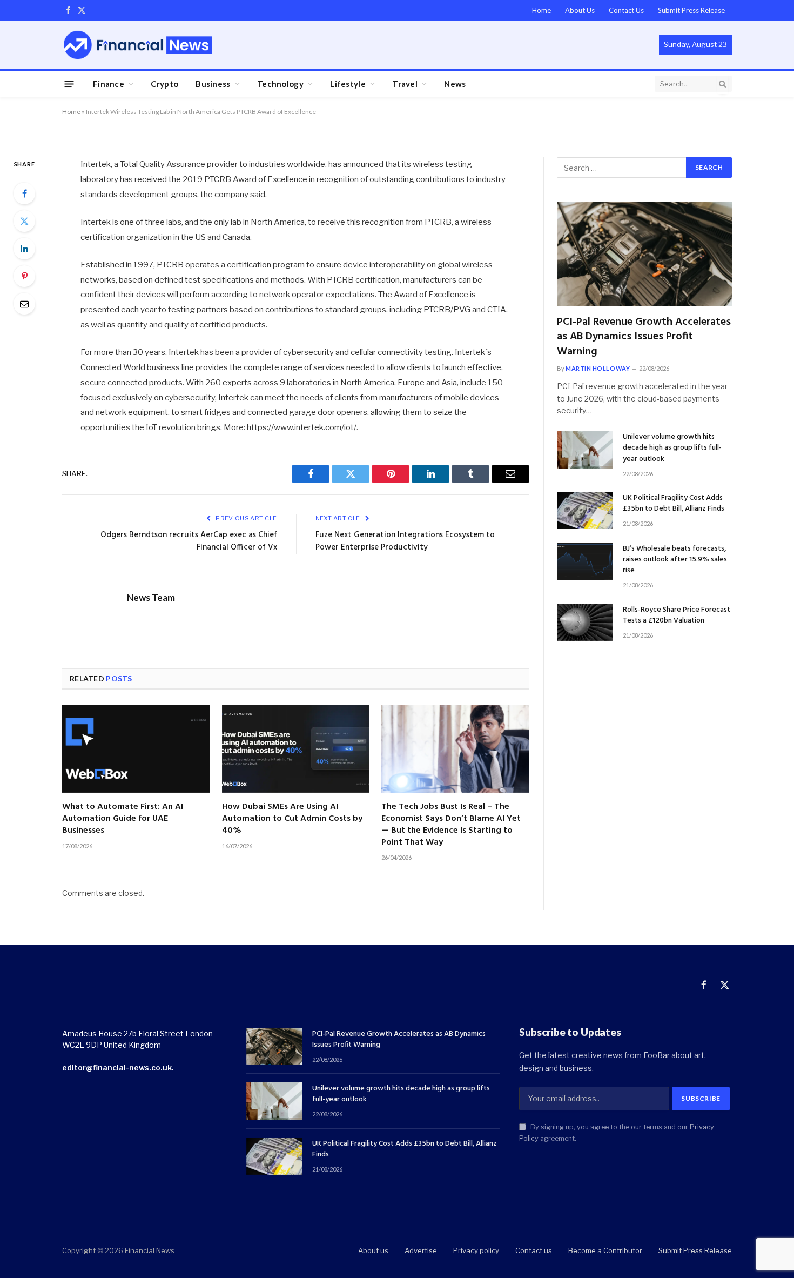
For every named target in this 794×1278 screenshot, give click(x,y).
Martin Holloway (598, 368)
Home (541, 10)
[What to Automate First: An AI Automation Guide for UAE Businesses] (136, 749)
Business (213, 84)
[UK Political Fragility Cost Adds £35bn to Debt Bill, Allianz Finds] (585, 510)
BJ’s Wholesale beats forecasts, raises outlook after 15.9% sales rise (675, 560)
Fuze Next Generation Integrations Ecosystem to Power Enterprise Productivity (405, 541)
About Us (580, 10)
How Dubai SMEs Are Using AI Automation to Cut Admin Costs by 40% (292, 819)
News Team (151, 597)
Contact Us (626, 10)
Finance (108, 84)
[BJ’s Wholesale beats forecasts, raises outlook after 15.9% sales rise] (585, 561)
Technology (280, 84)
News (455, 84)
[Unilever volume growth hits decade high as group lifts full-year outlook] (585, 449)
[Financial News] (137, 44)
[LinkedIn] (24, 248)
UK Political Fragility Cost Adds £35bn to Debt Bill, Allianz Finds (673, 503)
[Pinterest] (24, 276)
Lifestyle (348, 84)
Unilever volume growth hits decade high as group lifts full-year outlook (672, 448)
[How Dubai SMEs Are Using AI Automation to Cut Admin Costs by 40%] (296, 749)
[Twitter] (24, 221)
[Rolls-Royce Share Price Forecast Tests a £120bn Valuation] (585, 622)
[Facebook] (24, 193)
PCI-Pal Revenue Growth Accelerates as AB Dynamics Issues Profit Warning (644, 337)
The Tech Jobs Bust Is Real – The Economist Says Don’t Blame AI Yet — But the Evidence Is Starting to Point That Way (451, 824)
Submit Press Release (691, 10)
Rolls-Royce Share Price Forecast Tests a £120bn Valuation (676, 615)
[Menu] (69, 83)
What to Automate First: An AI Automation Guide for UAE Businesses (122, 819)
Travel (405, 84)
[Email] (24, 304)
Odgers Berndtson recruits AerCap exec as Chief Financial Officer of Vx (188, 541)
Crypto (164, 84)
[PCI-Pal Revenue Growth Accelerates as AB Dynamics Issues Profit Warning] (644, 254)
